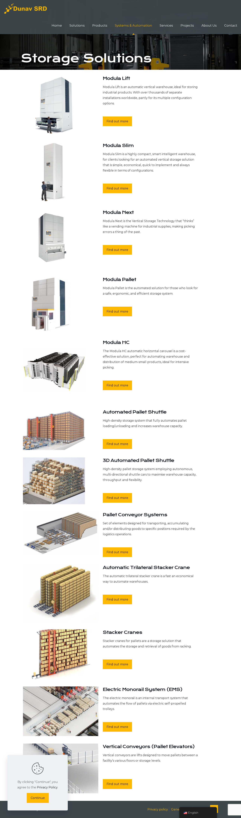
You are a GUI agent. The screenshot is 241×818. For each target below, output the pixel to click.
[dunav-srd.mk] (26, 8)
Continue (38, 798)
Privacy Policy (47, 787)
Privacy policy (157, 809)
